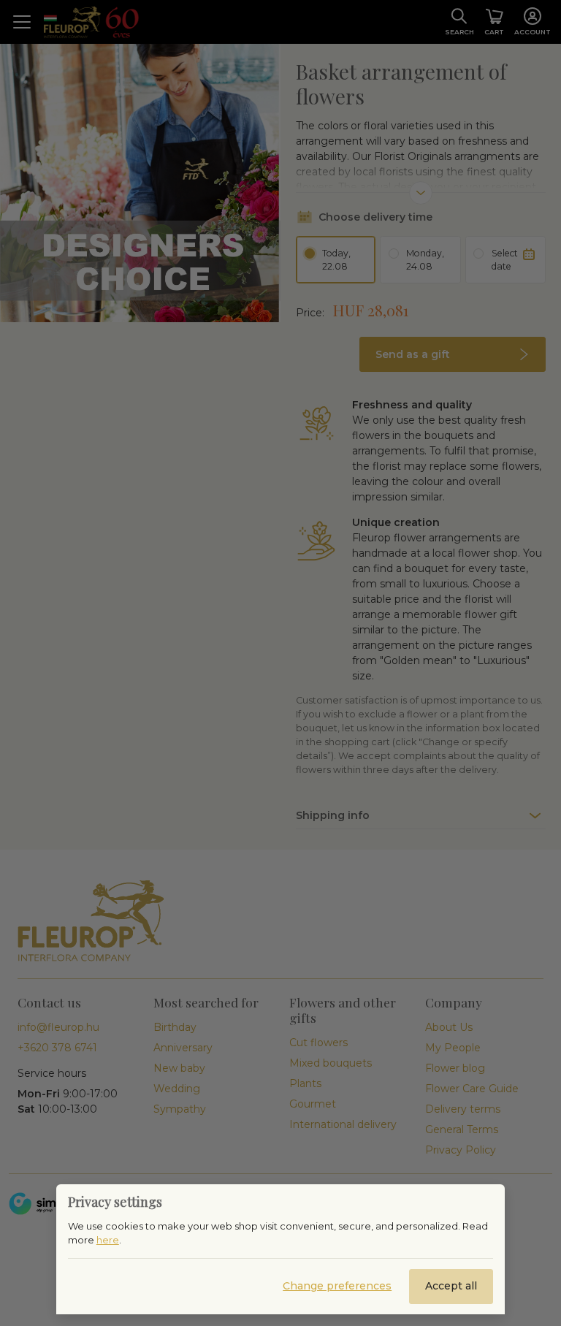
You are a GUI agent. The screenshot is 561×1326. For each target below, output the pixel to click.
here (107, 1240)
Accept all (451, 1285)
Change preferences (337, 1285)
